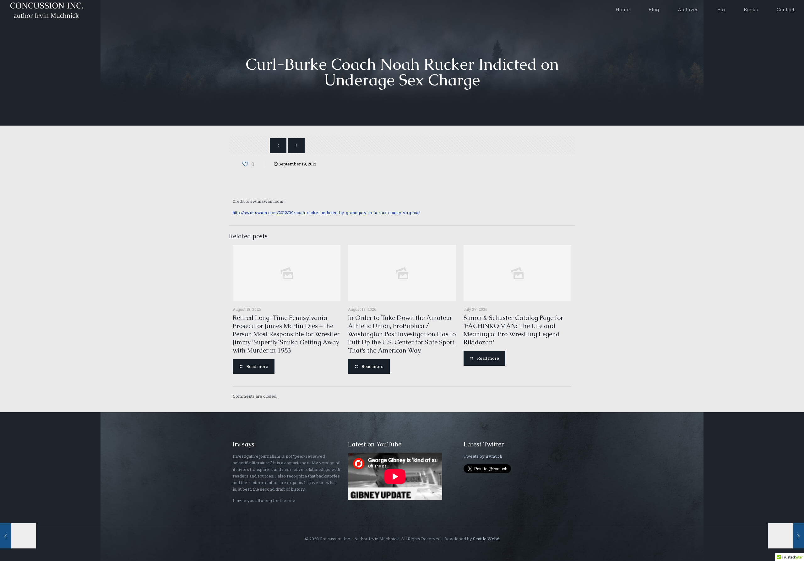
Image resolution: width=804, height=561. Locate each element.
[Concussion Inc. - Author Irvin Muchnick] (45, 9)
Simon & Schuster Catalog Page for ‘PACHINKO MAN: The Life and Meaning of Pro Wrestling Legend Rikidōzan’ (513, 330)
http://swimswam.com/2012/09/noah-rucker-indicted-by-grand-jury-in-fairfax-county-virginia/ (326, 212)
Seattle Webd (486, 539)
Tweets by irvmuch (483, 456)
